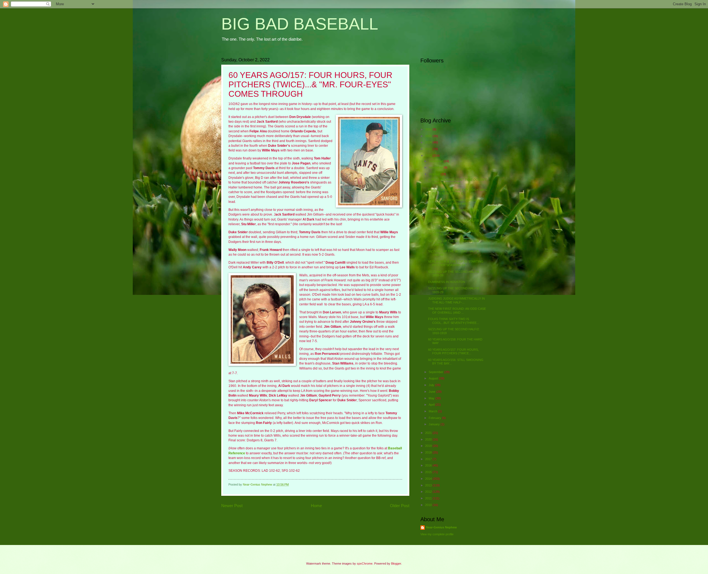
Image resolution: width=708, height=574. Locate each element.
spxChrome (365, 563)
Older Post (399, 505)
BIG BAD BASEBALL (299, 24)
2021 (429, 432)
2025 (429, 136)
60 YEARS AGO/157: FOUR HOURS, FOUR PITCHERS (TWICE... (453, 351)
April (432, 404)
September (436, 372)
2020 (429, 439)
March (433, 411)
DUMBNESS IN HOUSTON (446, 282)
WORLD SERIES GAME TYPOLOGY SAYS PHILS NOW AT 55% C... (457, 191)
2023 (429, 149)
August (434, 378)
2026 (429, 129)
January (435, 424)
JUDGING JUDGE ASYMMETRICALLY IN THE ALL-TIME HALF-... (456, 300)
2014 (429, 478)
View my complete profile (437, 534)
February (435, 418)
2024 (429, 142)
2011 (429, 498)
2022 (429, 155)
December (436, 161)
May (432, 398)
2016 (429, 465)
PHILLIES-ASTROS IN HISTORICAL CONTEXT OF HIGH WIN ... (453, 201)
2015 (429, 472)
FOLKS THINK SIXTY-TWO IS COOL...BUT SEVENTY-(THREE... (453, 320)
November (436, 167)
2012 (429, 491)
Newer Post (232, 505)
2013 (429, 485)
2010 (429, 505)
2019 (429, 445)
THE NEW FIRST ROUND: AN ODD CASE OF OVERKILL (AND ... (457, 310)
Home (316, 505)
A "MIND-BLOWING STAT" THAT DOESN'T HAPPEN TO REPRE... (457, 181)
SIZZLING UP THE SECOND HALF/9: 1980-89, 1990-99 (454, 212)
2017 (429, 459)
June (432, 391)
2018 (429, 452)
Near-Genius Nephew (441, 527)
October (435, 174)
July (432, 385)
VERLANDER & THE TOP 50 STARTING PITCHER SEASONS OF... (455, 263)
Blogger (396, 563)
